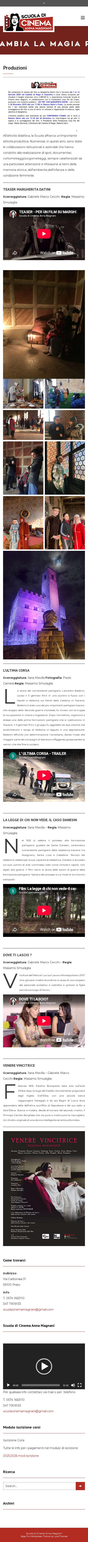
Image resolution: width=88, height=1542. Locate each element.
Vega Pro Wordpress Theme (35, 1536)
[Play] (8, 1385)
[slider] (41, 1385)
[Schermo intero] (80, 1385)
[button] (44, 1366)
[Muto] (73, 1385)
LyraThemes (61, 1536)
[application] (44, 1366)
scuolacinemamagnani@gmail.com (28, 1309)
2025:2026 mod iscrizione (21, 1456)
